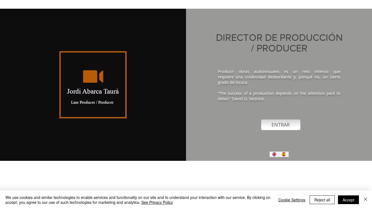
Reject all (322, 199)
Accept (348, 199)
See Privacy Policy (157, 202)
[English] (274, 154)
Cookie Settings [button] (291, 199)
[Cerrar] (365, 200)
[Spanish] (283, 154)
